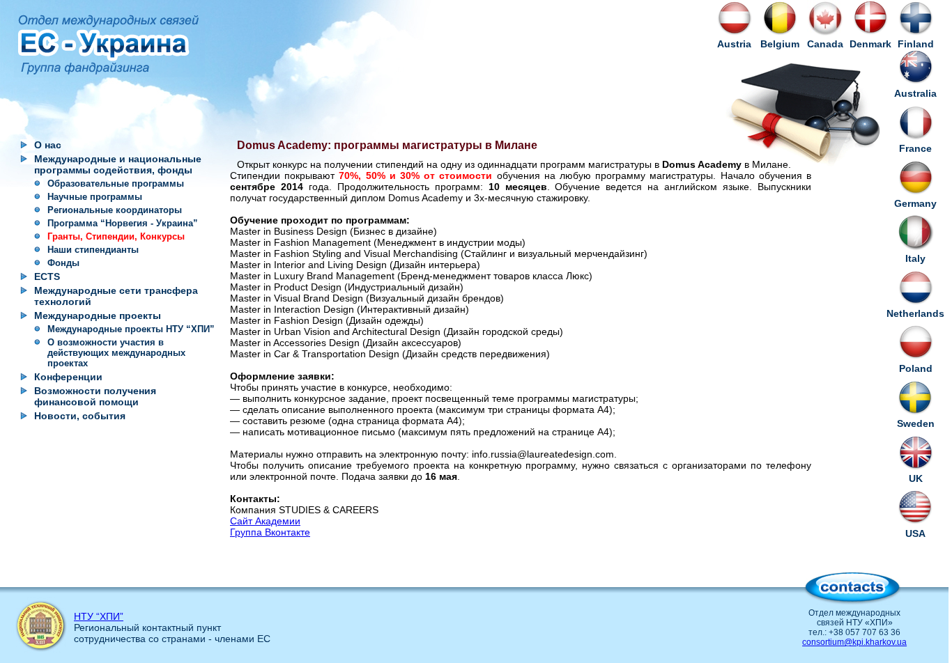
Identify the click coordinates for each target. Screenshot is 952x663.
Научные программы (94, 197)
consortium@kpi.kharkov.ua (854, 642)
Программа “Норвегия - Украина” (122, 223)
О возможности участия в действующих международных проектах (116, 352)
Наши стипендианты (93, 249)
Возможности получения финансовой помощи (95, 396)
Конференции (68, 376)
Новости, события (79, 415)
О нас (47, 144)
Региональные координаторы (114, 210)
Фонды (63, 263)
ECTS (47, 276)
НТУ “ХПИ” (98, 616)
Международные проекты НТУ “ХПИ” (131, 329)
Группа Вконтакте (270, 532)
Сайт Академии (265, 520)
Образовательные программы (115, 183)
